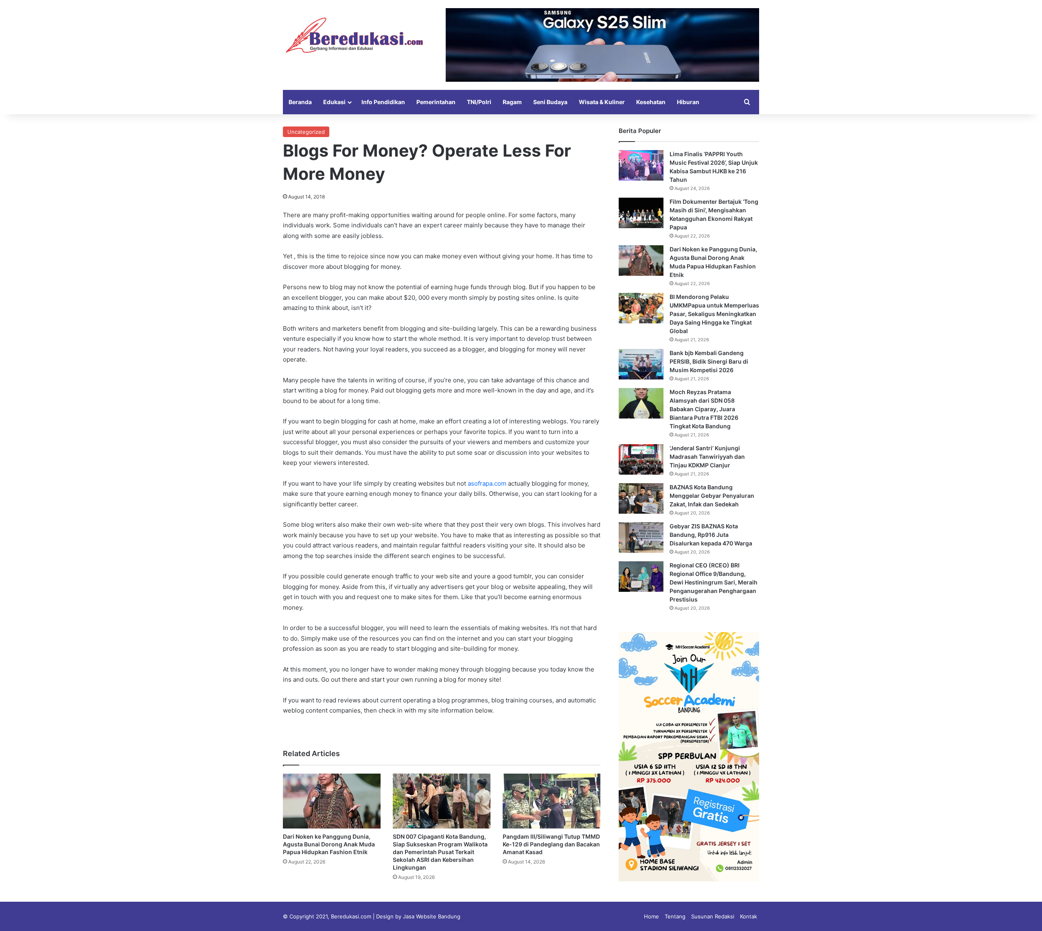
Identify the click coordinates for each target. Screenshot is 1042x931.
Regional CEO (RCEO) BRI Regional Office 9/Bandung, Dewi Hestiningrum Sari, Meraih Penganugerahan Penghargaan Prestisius (713, 582)
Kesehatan (650, 101)
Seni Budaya (550, 101)
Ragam (512, 101)
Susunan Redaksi (712, 916)
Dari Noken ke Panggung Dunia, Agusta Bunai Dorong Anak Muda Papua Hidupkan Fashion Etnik (329, 844)
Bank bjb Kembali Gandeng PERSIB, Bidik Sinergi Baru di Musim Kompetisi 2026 (709, 361)
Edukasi (334, 101)
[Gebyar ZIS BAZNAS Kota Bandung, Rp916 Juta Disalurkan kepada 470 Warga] (641, 537)
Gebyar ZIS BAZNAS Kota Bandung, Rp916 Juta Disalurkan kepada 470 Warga (711, 535)
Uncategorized (306, 132)
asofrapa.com (487, 483)
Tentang (675, 916)
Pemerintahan (435, 101)
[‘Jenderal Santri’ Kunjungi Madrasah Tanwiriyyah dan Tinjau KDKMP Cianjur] (641, 459)
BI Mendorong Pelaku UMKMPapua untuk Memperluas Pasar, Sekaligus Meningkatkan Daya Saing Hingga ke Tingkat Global (714, 313)
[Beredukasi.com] (354, 35)
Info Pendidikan (383, 101)
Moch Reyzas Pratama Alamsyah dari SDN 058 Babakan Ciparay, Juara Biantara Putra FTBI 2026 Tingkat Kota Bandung (704, 409)
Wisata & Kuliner (602, 101)
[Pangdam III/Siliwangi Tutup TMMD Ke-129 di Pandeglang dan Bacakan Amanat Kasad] (551, 801)
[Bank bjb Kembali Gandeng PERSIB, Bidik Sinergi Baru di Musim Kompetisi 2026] (641, 364)
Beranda (300, 101)
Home (651, 916)
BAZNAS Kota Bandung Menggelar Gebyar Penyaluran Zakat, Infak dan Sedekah (712, 496)
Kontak (748, 916)
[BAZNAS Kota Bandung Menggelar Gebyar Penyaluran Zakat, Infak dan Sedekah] (641, 498)
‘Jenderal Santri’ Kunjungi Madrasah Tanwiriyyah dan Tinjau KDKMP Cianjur (707, 457)
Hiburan (688, 101)
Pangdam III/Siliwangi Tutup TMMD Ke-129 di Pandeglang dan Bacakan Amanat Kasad (551, 844)
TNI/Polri (479, 101)
